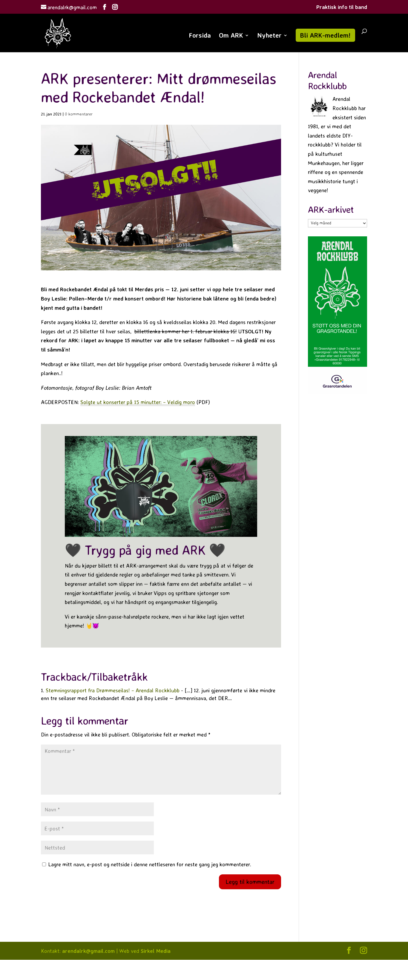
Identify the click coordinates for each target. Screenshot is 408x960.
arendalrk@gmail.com (88, 950)
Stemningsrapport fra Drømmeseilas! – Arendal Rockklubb (113, 690)
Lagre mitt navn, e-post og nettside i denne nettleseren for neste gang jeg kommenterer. (149, 864)
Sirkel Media (156, 950)
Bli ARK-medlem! (325, 35)
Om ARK (231, 36)
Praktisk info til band (341, 7)
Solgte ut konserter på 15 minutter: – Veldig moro (137, 402)
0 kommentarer (79, 113)
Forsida (200, 36)
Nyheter (269, 36)
